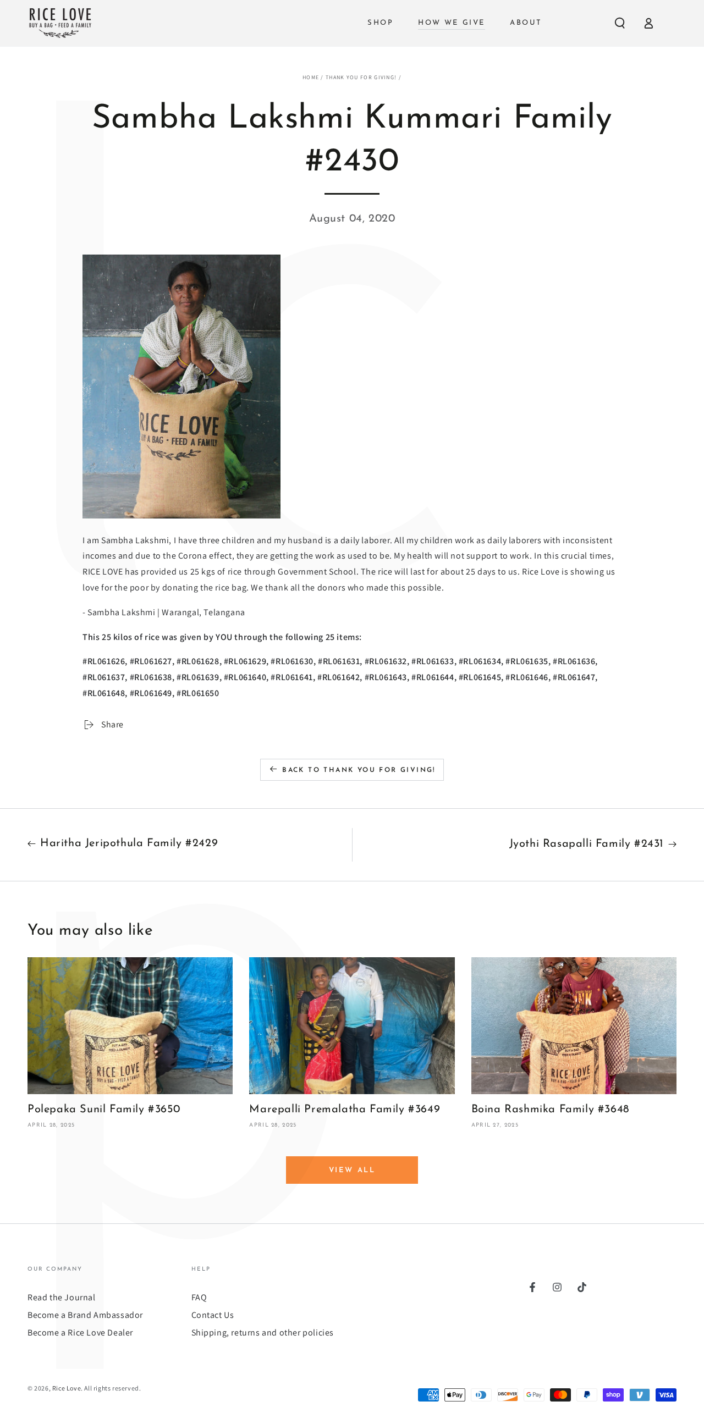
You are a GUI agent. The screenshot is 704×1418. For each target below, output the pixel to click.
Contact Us (212, 1315)
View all (352, 1170)
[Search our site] (620, 23)
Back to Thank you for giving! (359, 770)
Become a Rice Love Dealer (80, 1332)
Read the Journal (62, 1297)
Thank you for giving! (361, 77)
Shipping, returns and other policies (262, 1332)
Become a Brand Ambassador (85, 1315)
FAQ (199, 1297)
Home (310, 77)
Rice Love (66, 1388)
